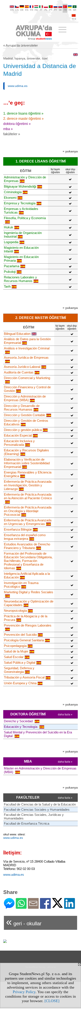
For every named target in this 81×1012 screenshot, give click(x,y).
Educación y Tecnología (21, 726)
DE (22, 10)
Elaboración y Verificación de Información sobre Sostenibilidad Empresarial (27, 463)
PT (50, 10)
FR (31, 10)
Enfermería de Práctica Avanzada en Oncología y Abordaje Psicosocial (27, 510)
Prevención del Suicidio (20, 634)
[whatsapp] (21, 907)
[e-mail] (33, 907)
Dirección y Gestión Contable (24, 415)
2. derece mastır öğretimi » (23, 118)
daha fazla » (65, 714)
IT (41, 10)
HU (36, 10)
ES (26, 10)
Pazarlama (11, 266)
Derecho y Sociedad (18, 721)
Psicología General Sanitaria (24, 640)
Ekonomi (10, 197)
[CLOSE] (51, 1001)
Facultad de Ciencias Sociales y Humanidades (37, 809)
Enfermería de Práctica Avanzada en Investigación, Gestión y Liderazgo (27, 485)
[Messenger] (9, 907)
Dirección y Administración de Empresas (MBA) (25, 398)
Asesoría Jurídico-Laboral (22, 367)
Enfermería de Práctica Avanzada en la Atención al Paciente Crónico (28, 496)
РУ (55, 10)
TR (65, 10)
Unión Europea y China (20, 683)
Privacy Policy (24, 992)
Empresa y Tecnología (19, 203)
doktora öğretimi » (17, 124)
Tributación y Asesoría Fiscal (24, 677)
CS (17, 10)
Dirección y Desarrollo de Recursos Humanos (22, 407)
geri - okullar (23, 921)
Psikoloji (10, 271)
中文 (74, 19)
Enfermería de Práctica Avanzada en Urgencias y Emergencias (27, 522)
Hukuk (8, 227)
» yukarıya (70, 151)
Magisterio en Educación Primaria (21, 258)
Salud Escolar (14, 657)
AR (74, 10)
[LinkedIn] (69, 907)
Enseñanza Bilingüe (18, 529)
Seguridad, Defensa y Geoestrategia (19, 670)
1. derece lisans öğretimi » (23, 113)
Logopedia (11, 242)
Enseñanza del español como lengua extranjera (25, 536)
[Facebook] (45, 907)
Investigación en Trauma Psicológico (21, 584)
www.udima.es (17, 86)
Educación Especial (18, 435)
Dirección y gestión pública (23, 430)
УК (69, 10)
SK (60, 10)
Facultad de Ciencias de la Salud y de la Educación (40, 804)
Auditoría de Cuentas (18, 372)
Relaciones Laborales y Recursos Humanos (20, 279)
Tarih (7, 286)
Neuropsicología (15, 610)
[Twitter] (57, 906)
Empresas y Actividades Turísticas (21, 210)
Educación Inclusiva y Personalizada (19, 442)
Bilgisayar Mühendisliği (20, 186)
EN (12, 10)
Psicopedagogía (15, 646)
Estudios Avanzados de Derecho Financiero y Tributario (27, 546)
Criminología (13, 192)
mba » (8, 129)
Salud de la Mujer (16, 651)
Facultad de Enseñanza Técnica (26, 823)
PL (45, 10)
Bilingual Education (17, 333)
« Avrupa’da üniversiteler (20, 45)
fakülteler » (11, 134)
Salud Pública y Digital (19, 662)
